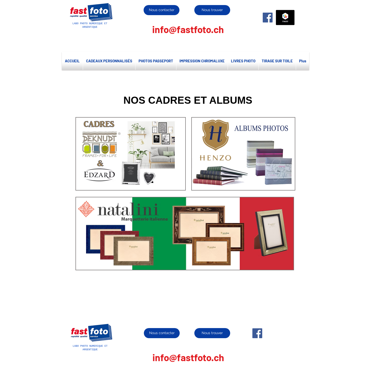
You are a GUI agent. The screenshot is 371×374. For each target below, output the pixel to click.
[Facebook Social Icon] (268, 17)
